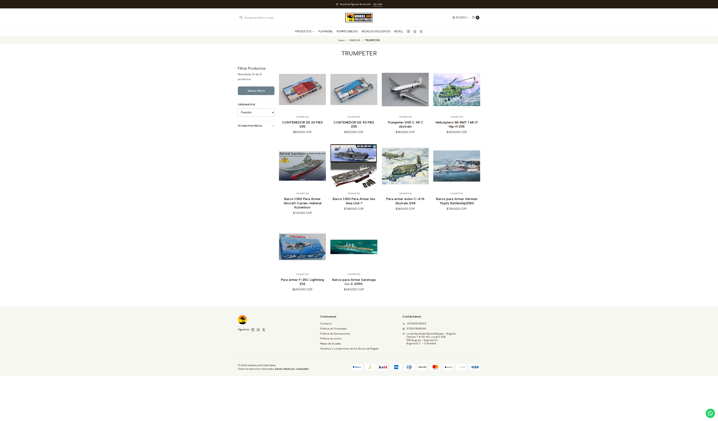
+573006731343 (416, 323)
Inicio (341, 40)
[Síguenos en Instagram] (408, 31)
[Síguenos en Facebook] (415, 31)
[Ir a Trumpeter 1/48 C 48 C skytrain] (405, 89)
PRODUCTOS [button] (303, 31)
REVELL (398, 31)
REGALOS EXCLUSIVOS (376, 31)
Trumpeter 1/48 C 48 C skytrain (405, 124)
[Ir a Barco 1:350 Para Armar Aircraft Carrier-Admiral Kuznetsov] (302, 166)
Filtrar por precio (250, 125)
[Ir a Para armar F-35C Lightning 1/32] (302, 246)
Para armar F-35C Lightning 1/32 (302, 282)
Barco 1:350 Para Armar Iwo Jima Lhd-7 (354, 201)
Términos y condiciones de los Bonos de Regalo (349, 348)
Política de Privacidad (333, 328)
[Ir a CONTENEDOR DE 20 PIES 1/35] (302, 89)
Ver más (276, 4)
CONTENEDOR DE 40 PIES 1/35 (353, 124)
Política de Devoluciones (335, 333)
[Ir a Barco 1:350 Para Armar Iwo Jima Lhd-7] (353, 166)
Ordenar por (246, 104)
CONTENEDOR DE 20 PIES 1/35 (302, 124)
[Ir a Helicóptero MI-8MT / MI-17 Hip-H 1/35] (456, 89)
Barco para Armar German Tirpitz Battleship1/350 (456, 201)
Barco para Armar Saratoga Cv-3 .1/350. (354, 282)
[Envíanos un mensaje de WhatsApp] (710, 413)
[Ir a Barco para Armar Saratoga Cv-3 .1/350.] (353, 246)
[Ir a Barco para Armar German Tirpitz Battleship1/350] (456, 166)
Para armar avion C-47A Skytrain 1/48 (405, 201)
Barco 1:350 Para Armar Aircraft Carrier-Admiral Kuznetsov (302, 203)
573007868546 (416, 328)
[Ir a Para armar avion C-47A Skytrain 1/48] (405, 166)
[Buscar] (241, 17)
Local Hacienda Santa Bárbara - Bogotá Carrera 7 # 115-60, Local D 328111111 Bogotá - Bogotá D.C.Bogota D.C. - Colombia (430, 338)
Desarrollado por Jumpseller (292, 368)
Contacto (326, 323)
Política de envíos (331, 338)
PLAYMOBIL (325, 31)
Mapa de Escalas (330, 343)
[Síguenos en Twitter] (421, 31)
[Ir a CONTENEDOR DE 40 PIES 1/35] (353, 89)
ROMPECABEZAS (347, 31)
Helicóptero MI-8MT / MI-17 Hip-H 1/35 (456, 124)
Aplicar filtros (256, 90)
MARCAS (355, 40)
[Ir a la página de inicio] (359, 17)
